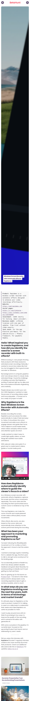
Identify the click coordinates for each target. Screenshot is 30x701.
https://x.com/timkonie (12, 310)
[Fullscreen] (27, 478)
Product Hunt (5, 577)
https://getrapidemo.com (12, 306)
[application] (15, 466)
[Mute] (24, 478)
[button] (15, 466)
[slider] (13, 478)
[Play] (3, 478)
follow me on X (13, 649)
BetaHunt (15, 2)
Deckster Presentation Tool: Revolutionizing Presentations (13, 679)
